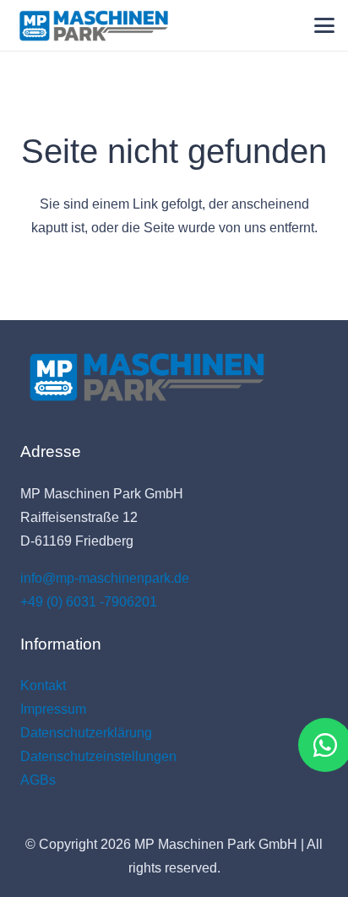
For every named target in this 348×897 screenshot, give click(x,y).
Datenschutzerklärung (86, 733)
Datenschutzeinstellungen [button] (98, 756)
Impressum (53, 709)
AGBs (38, 780)
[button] (324, 25)
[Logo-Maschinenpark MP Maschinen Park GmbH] (94, 26)
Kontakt (43, 685)
